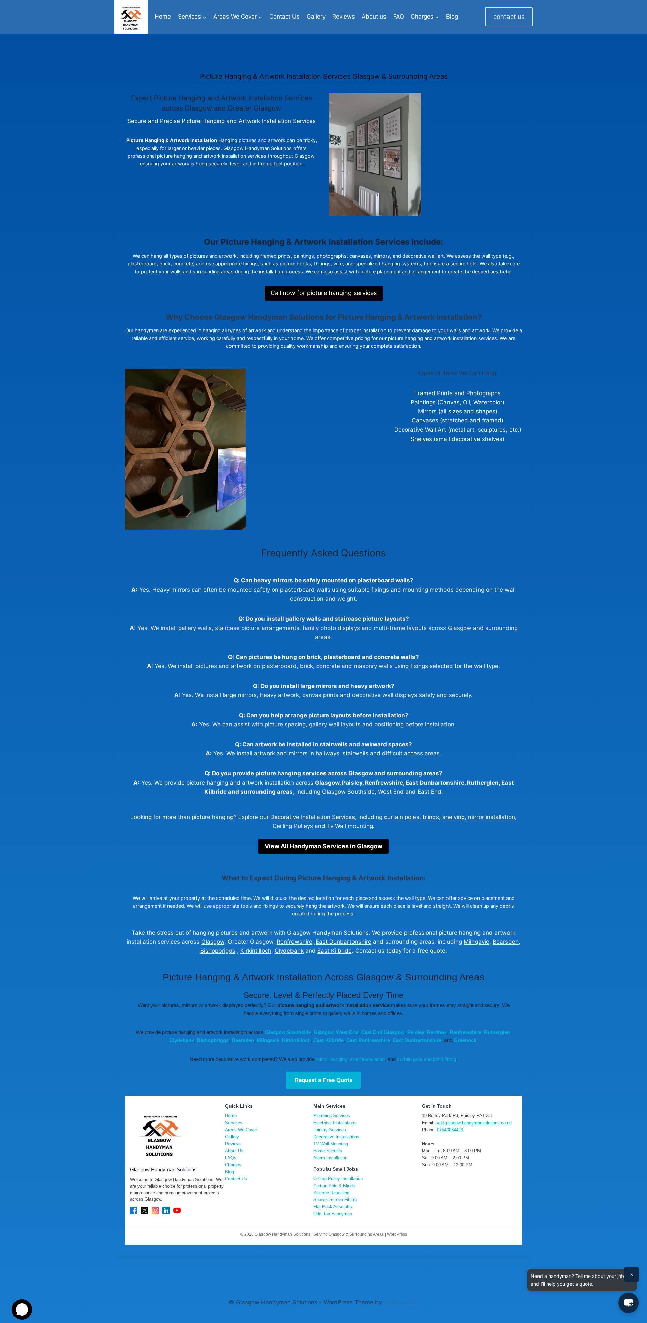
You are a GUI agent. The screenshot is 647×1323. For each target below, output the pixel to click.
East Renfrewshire (368, 1040)
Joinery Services (329, 1129)
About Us (234, 1150)
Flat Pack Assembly (333, 1206)
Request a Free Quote (323, 1080)
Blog (452, 16)
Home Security (327, 1150)
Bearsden (506, 941)
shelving (453, 817)
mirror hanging (331, 1059)
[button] (628, 1303)
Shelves (422, 439)
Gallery (316, 16)
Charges (233, 1164)
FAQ (398, 16)
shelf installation (367, 1059)
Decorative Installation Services (312, 817)
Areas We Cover (241, 1129)
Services (233, 1122)
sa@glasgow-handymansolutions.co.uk (474, 1122)
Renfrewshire (294, 941)
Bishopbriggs (217, 950)
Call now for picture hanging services (324, 292)
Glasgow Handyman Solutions (269, 317)
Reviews (343, 16)
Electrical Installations (335, 1122)
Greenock (465, 1040)
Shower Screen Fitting (335, 1199)
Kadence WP (400, 1302)
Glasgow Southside (288, 1032)
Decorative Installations (336, 1136)
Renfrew (437, 1032)
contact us (509, 17)
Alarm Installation (330, 1157)
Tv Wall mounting (350, 826)
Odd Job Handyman (332, 1213)
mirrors (382, 256)
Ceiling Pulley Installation (338, 1178)
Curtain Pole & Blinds (334, 1185)
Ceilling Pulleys (293, 826)
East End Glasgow (383, 1032)
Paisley (415, 1032)
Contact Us (284, 16)
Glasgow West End (336, 1032)
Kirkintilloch (255, 950)
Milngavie (476, 941)
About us (374, 16)
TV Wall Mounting (330, 1143)
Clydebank (289, 950)
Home (163, 16)
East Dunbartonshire (343, 941)
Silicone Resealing (331, 1192)
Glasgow (212, 941)
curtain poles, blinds (411, 817)
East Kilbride (334, 950)
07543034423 (450, 1129)
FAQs (230, 1157)
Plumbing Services (331, 1115)
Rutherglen (497, 1032)
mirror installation (491, 817)
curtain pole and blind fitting (426, 1059)
